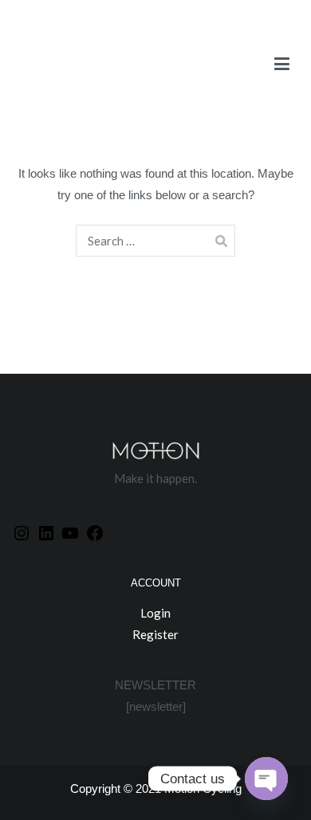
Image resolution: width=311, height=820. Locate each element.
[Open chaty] (266, 778)
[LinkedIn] (46, 533)
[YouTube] (70, 533)
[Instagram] (21, 533)
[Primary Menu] (281, 67)
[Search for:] (156, 241)
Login (155, 613)
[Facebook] (94, 533)
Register (155, 634)
